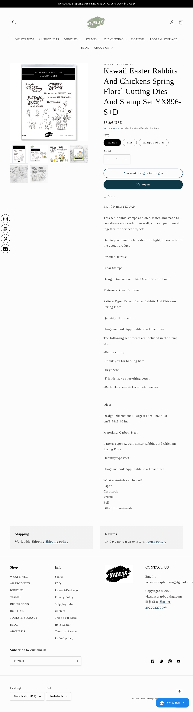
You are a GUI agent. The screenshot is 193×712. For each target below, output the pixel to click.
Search (59, 576)
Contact (60, 610)
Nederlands (56, 696)
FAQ (58, 583)
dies (130, 142)
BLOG (14, 624)
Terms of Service (66, 631)
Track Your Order (66, 617)
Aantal (107, 151)
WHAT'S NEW (19, 576)
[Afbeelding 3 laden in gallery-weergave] (59, 154)
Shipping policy (56, 541)
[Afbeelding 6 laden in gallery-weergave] (19, 174)
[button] (14, 22)
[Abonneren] (76, 661)
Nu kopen (143, 184)
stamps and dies (153, 142)
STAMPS (15, 597)
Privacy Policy (64, 597)
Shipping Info (64, 604)
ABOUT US (17, 631)
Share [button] (111, 196)
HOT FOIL (17, 610)
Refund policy (64, 638)
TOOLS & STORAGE (23, 617)
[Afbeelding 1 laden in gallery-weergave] (19, 154)
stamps (112, 142)
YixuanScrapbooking (151, 699)
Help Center (62, 624)
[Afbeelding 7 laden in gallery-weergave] (39, 174)
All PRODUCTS (20, 583)
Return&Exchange (67, 590)
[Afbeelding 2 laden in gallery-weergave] (39, 154)
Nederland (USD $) (25, 696)
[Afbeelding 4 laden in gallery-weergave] (79, 154)
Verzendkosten (112, 128)
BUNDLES (17, 590)
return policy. (156, 541)
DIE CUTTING (19, 604)
